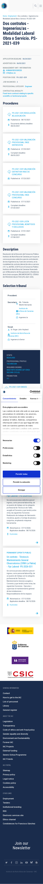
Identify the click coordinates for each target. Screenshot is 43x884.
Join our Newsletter (21, 845)
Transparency (9, 726)
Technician (12, 364)
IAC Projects (8, 746)
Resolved (11, 358)
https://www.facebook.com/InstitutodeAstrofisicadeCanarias (11, 862)
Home (5, 16)
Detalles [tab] (23, 399)
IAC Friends (8, 759)
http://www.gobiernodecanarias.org (20, 645)
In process (13, 534)
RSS (4, 811)
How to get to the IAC (12, 697)
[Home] (4, 6)
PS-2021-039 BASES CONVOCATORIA (18, 388)
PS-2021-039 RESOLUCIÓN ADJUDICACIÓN (23, 114)
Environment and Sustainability (16, 738)
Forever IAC (8, 742)
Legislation (8, 721)
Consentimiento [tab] (9, 399)
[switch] (36, 448)
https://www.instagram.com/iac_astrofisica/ (16, 862)
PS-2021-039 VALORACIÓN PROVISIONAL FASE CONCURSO (23, 195)
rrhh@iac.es (11, 73)
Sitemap (6, 770)
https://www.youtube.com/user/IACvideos (26, 862)
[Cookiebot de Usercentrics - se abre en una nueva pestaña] (30, 392)
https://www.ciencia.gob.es (20, 630)
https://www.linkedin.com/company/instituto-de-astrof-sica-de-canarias (21, 862)
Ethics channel (9, 819)
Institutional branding (12, 807)
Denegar (21, 490)
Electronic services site (13, 815)
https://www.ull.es (20, 660)
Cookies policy (9, 783)
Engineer (28, 86)
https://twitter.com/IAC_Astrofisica (6, 862)
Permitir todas (21, 474)
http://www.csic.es (20, 674)
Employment (12, 16)
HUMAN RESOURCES (14, 70)
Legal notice (8, 779)
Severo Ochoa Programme (14, 755)
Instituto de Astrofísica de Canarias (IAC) (25, 311)
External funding (10, 751)
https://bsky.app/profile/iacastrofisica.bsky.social (31, 862)
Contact (6, 693)
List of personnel (10, 702)
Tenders (6, 803)
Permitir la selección (21, 482)
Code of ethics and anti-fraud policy (19, 730)
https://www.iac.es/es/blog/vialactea (36, 862)
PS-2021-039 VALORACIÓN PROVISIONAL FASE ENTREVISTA (23, 142)
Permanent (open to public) (19, 553)
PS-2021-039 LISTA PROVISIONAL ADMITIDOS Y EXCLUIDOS (23, 224)
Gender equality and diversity (15, 734)
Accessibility (8, 787)
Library (6, 706)
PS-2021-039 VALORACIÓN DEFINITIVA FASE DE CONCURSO (23, 172)
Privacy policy (9, 774)
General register (10, 710)
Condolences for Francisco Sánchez (19, 823)
